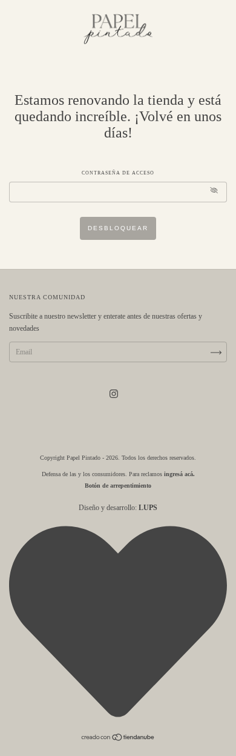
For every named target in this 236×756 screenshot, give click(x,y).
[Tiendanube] (118, 739)
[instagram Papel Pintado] (114, 394)
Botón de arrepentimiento (118, 485)
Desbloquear (118, 228)
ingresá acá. (179, 474)
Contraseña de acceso (118, 173)
